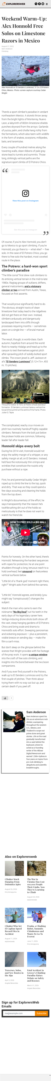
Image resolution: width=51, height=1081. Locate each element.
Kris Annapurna (10, 892)
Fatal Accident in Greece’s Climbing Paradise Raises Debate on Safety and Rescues (36, 975)
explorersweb (32, 900)
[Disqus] (25, 813)
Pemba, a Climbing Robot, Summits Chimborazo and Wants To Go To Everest (36, 931)
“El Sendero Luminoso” (18, 361)
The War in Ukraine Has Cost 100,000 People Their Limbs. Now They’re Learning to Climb (36, 886)
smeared (27, 571)
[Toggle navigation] (46, 4)
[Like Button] (5, 698)
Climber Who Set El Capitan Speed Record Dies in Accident (13, 930)
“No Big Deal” (20, 611)
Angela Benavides (11, 983)
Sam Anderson (7, 49)
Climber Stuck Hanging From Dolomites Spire (13, 882)
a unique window (38, 654)
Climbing (5, 51)
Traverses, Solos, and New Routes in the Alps (14, 973)
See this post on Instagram (25, 230)
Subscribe (41, 1013)
